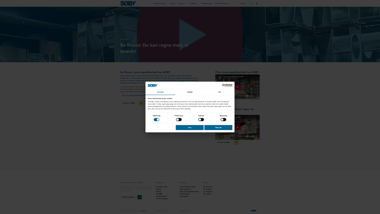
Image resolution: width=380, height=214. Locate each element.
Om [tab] (219, 92)
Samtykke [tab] (160, 92)
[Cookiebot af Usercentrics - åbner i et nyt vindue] (223, 85)
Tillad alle (218, 127)
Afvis (189, 127)
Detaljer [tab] (190, 92)
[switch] (179, 119)
